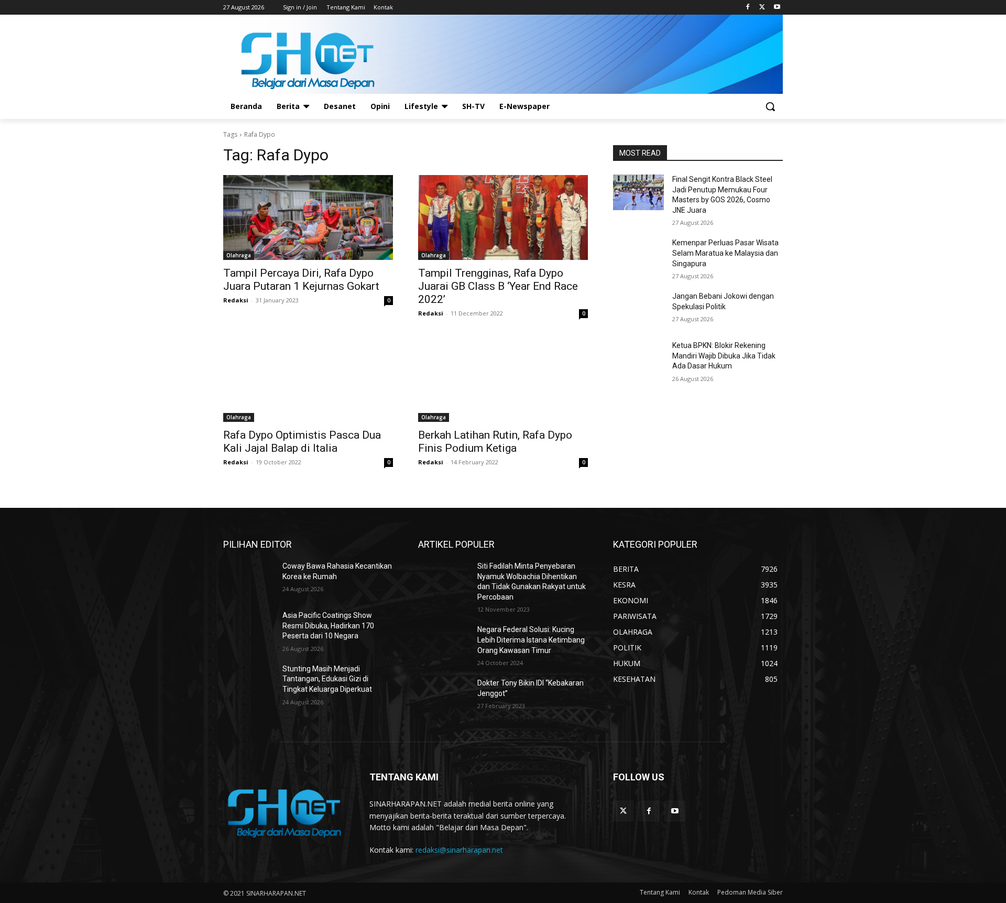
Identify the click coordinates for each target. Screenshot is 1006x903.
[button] (770, 106)
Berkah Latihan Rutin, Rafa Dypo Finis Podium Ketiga (495, 441)
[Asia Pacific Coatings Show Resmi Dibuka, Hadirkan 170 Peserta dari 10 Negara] (248, 628)
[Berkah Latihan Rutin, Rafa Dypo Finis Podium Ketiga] (503, 379)
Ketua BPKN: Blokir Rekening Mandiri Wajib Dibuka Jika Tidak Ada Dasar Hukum (723, 355)
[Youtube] (777, 8)
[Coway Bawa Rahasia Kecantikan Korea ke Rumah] (248, 579)
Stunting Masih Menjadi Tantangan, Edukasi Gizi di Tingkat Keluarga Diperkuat (327, 679)
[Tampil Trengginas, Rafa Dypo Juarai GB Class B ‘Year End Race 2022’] (503, 217)
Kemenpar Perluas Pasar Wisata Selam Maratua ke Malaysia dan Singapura (725, 252)
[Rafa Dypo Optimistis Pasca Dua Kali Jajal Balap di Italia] (308, 379)
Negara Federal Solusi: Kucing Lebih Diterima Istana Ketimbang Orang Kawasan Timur (531, 639)
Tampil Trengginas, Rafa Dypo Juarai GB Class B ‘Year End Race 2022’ (498, 286)
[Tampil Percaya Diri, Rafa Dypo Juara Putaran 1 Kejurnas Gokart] (308, 217)
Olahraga (238, 255)
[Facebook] (748, 8)
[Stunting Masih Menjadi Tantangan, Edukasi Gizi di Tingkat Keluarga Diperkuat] (248, 682)
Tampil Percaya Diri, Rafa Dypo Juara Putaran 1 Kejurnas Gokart (301, 279)
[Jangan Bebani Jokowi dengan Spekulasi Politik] (638, 309)
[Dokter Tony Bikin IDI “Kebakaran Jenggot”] (443, 696)
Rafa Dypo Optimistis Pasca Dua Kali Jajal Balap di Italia (302, 441)
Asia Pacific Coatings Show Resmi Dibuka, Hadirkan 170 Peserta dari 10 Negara (328, 625)
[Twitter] (762, 8)
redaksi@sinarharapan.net (459, 850)
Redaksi (235, 300)
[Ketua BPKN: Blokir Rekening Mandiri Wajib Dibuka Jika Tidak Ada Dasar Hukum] (638, 358)
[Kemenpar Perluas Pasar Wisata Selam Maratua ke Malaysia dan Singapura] (638, 256)
